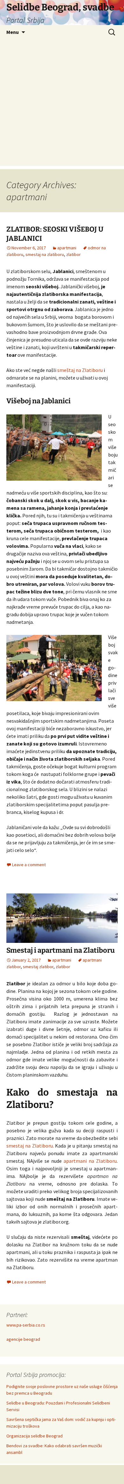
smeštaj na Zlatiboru (80, 370)
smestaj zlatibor (38, 966)
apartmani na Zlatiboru (90, 1161)
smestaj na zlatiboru (44, 254)
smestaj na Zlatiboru (29, 1145)
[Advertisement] (62, 104)
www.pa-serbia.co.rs (25, 1325)
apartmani (66, 248)
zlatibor (73, 254)
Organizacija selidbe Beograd (34, 1436)
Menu (12, 32)
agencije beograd (23, 1339)
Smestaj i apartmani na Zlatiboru (60, 950)
